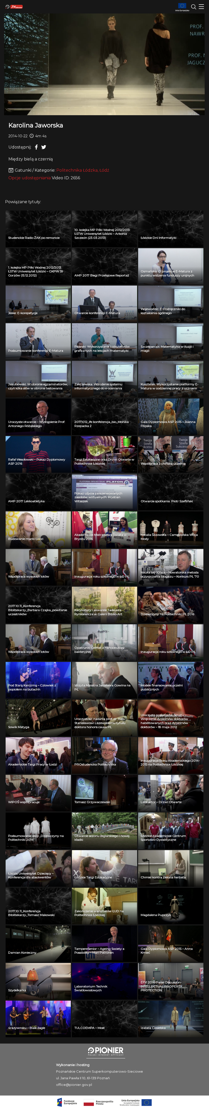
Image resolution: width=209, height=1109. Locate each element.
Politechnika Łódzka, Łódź (82, 170)
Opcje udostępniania (29, 177)
